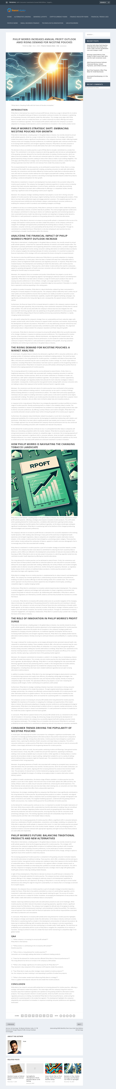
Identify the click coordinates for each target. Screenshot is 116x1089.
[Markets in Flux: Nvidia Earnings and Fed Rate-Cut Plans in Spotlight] (72, 1068)
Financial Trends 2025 (99, 17)
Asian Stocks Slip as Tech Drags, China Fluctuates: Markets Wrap (53, 1077)
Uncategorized (72, 23)
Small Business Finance (29, 23)
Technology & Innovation (52, 23)
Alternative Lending (22, 17)
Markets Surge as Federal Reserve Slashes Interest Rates (16, 1077)
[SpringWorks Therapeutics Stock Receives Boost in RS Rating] (35, 1068)
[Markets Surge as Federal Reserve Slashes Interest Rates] (16, 1068)
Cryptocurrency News (58, 17)
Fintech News (12, 23)
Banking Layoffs (40, 17)
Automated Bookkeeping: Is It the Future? (97, 77)
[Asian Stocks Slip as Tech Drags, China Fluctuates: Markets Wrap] (53, 1068)
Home (9, 17)
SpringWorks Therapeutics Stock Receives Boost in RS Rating (33, 1078)
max (30, 46)
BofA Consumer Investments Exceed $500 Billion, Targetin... (35, 2)
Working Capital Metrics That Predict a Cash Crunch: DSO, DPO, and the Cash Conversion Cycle (97, 56)
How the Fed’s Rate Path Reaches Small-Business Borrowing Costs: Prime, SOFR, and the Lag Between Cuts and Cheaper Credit (97, 47)
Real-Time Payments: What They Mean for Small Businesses (97, 71)
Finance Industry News (79, 17)
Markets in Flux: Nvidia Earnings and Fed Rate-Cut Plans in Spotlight (71, 1077)
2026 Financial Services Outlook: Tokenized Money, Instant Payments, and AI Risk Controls (97, 63)
